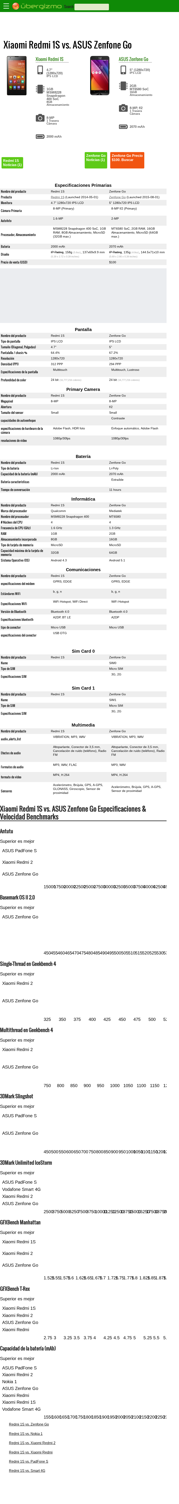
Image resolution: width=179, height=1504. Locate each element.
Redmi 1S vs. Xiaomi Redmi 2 (32, 1443)
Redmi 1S (56, 59)
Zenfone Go (138, 59)
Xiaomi (41, 59)
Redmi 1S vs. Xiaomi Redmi (31, 1452)
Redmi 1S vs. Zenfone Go (29, 1424)
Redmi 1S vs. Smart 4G (27, 1471)
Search (69, 6)
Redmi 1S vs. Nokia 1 (26, 1434)
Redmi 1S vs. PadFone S (28, 1461)
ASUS (123, 59)
